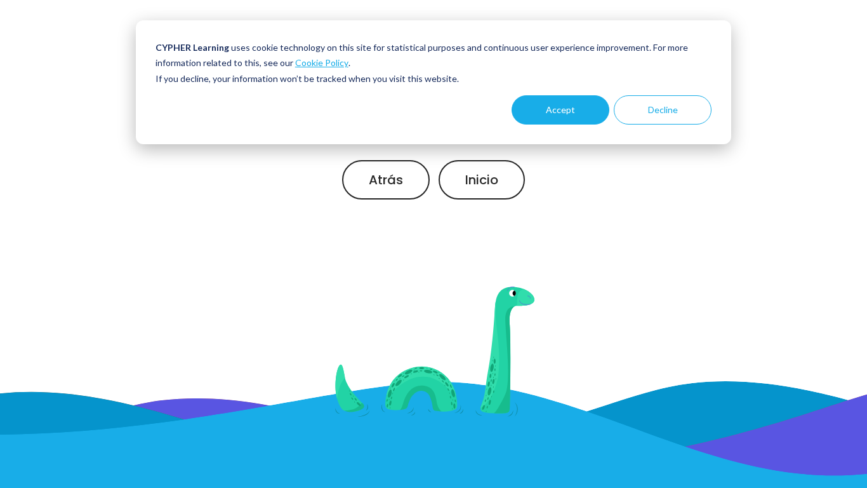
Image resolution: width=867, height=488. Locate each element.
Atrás (386, 180)
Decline (663, 109)
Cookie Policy (321, 62)
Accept (560, 109)
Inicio (481, 180)
